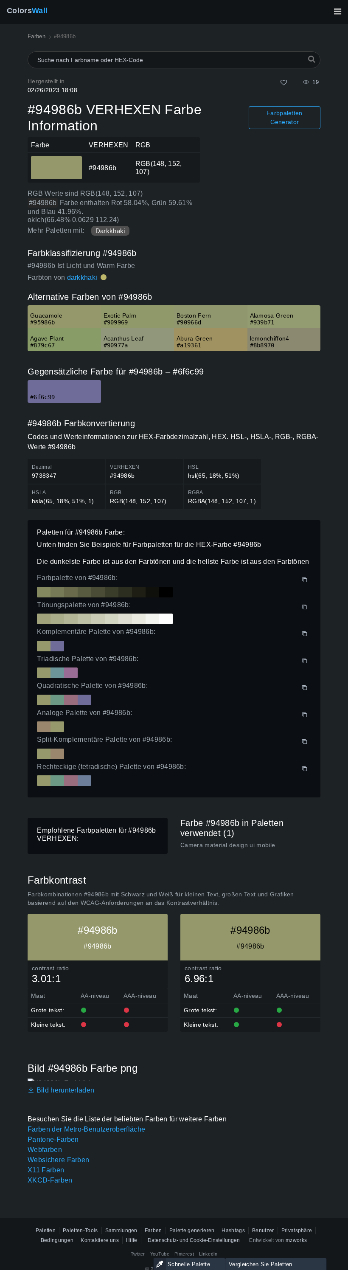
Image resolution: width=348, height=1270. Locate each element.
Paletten (46, 1230)
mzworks (296, 1240)
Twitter (138, 1253)
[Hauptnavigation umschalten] (337, 11)
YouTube (159, 1253)
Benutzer (263, 1230)
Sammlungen (121, 1230)
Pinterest (184, 1253)
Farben (153, 1230)
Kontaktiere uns (100, 1240)
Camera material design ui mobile (227, 845)
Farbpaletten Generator (284, 117)
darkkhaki (82, 277)
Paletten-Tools (80, 1230)
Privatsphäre (296, 1230)
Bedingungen (57, 1240)
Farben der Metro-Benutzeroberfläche (86, 1129)
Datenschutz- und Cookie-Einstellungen (194, 1240)
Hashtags (233, 1230)
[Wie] (284, 83)
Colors (27, 10)
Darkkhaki (110, 230)
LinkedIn (208, 1253)
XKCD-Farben (50, 1180)
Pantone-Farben (53, 1139)
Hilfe (132, 1240)
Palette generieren (192, 1230)
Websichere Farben (58, 1159)
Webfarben (45, 1149)
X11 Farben (46, 1170)
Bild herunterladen (64, 1090)
